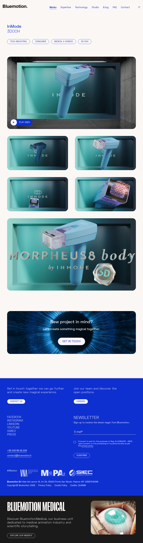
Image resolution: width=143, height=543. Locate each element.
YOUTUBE (13, 427)
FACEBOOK (14, 417)
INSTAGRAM (15, 420)
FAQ (115, 7)
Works (53, 7)
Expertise (66, 7)
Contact (125, 7)
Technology (81, 7)
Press (11, 434)
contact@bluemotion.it (19, 456)
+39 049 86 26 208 (17, 451)
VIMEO (11, 431)
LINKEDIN (13, 424)
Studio (95, 7)
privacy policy (87, 446)
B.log (106, 7)
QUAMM (82, 485)
